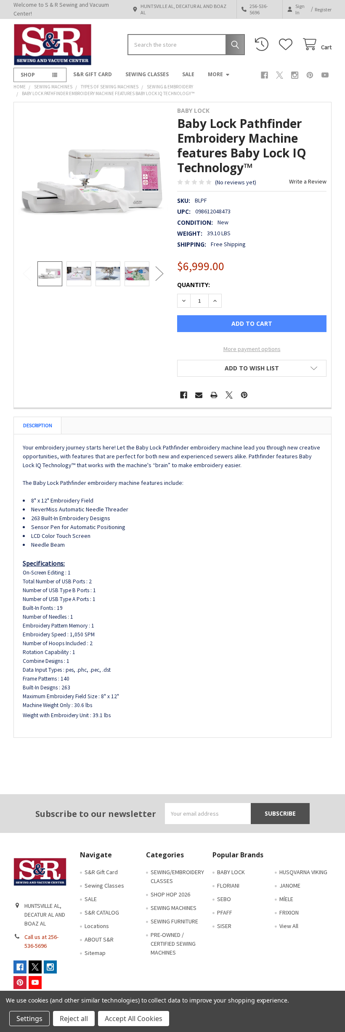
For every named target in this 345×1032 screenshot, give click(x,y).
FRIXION (289, 912)
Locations (97, 926)
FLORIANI (228, 885)
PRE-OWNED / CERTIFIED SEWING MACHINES (173, 943)
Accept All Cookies (133, 1018)
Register (323, 9)
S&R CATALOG (102, 912)
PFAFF (224, 912)
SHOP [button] (28, 74)
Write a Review (307, 181)
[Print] (213, 395)
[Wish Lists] (287, 44)
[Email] (198, 395)
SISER (224, 926)
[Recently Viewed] (263, 44)
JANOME (289, 885)
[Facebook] (264, 75)
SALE (188, 74)
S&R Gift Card (92, 74)
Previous (27, 274)
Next (159, 274)
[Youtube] (325, 75)
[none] (93, 182)
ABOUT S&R (99, 939)
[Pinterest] (309, 75)
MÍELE (286, 899)
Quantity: (193, 285)
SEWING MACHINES (173, 908)
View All (288, 926)
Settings (29, 1018)
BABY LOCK (231, 872)
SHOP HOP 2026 (170, 894)
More (215, 74)
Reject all (74, 1018)
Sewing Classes (147, 74)
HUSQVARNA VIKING (303, 872)
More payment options (252, 349)
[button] (251, 368)
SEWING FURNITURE (174, 921)
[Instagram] (294, 75)
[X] (279, 75)
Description (37, 425)
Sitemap (95, 953)
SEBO (224, 899)
